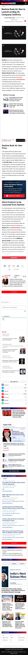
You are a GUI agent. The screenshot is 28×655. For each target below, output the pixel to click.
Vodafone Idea (21, 637)
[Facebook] (4, 265)
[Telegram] (9, 269)
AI (10, 640)
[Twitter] (9, 265)
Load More (14, 292)
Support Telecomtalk (6, 0)
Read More (14, 257)
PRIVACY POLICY (14, 653)
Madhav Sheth (6, 356)
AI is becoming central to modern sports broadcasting (9, 339)
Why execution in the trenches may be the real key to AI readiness (10, 371)
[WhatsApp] (22, 265)
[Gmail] (13, 265)
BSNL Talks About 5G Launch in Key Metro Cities (12, 495)
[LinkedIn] (18, 265)
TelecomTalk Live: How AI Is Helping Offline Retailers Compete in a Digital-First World (20, 606)
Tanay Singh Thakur (10, 17)
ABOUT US (4, 652)
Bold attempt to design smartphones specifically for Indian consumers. (10, 361)
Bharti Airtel (5, 637)
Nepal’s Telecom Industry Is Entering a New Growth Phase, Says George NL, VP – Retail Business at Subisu (7, 607)
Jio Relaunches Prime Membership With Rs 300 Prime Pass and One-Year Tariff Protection (13, 507)
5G (11, 635)
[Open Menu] (25, 3)
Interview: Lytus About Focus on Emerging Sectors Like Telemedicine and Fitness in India (7, 624)
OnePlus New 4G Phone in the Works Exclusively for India (13, 519)
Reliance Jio (5, 640)
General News (21, 640)
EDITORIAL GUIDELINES (12, 652)
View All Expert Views (14, 471)
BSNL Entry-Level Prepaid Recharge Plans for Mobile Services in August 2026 (12, 531)
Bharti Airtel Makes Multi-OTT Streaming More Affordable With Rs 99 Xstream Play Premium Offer (18, 414)
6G (3, 635)
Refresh (5, 478)
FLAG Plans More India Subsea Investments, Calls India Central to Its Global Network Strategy (13, 590)
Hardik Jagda (5, 334)
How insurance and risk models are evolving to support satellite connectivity (10, 351)
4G (18, 635)
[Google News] (16, 269)
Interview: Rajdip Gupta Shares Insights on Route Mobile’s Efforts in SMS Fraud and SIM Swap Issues (20, 625)
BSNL (11, 637)
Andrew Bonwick (7, 344)
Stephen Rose (6, 366)
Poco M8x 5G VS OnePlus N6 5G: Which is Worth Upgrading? (13, 483)
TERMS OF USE (22, 652)
